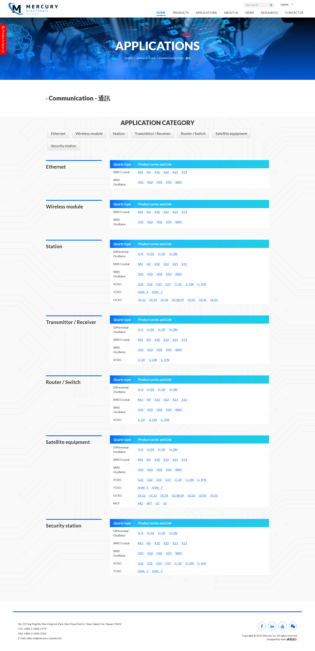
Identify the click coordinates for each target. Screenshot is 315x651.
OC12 (141, 300)
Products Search (3, 41)
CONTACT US (294, 12)
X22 (166, 172)
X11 (184, 172)
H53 (168, 182)
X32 (157, 172)
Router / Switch (193, 133)
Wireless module (89, 133)
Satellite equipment (231, 133)
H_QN (173, 254)
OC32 (191, 300)
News (249, 12)
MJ (149, 172)
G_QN (190, 284)
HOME (161, 12)
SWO (178, 182)
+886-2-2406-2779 (35, 628)
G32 (149, 284)
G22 (140, 284)
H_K (140, 254)
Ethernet (58, 133)
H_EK (150, 254)
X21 (175, 172)
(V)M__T (157, 292)
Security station (63, 146)
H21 (140, 182)
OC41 (202, 300)
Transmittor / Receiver (153, 133)
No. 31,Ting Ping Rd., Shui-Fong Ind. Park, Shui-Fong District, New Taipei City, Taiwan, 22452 (70, 623)
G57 (168, 284)
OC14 (164, 300)
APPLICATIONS (206, 12)
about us (231, 12)
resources (269, 12)
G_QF (178, 284)
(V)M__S (143, 292)
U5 (165, 503)
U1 (157, 503)
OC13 (153, 300)
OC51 (214, 300)
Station (119, 133)
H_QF (162, 254)
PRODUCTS (181, 12)
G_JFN (201, 284)
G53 (159, 284)
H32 (159, 182)
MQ (140, 172)
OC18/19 (178, 300)
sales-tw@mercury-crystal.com (44, 638)
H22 (150, 182)
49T (149, 503)
